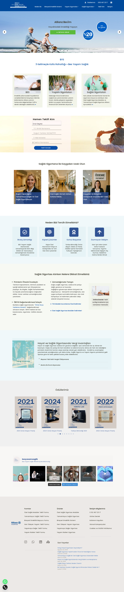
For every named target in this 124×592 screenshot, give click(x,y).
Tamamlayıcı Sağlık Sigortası (61, 22)
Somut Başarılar (74, 239)
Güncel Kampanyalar (98, 524)
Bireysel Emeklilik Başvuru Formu (36, 520)
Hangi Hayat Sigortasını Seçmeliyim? (70, 548)
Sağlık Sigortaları (96, 92)
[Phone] (5, 587)
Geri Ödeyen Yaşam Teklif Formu (36, 524)
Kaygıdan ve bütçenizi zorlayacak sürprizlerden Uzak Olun (95, 197)
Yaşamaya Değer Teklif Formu (35, 528)
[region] (62, 32)
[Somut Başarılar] (73, 232)
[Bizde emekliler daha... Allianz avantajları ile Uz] (54, 473)
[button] (78, 6)
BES (27, 92)
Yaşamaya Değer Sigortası (67, 528)
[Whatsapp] (5, 581)
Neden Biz (38, 7)
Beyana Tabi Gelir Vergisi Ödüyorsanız (55, 359)
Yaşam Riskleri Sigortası (66, 532)
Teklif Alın (101, 7)
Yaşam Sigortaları (62, 92)
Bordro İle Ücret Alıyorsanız (50, 365)
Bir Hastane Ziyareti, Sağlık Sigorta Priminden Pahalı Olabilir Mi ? (78, 567)
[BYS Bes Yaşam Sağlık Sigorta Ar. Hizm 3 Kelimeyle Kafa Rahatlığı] (18, 5)
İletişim (110, 7)
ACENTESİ (14, 524)
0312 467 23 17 (103, 2)
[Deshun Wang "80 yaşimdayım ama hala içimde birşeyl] (37, 473)
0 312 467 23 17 (95, 512)
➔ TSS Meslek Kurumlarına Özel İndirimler (65, 304)
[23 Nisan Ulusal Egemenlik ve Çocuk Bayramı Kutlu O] (71, 473)
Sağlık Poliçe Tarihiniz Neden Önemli (69, 563)
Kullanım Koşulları (96, 520)
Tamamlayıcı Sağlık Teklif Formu (36, 516)
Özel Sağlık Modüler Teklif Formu (36, 512)
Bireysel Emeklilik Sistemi (53, 7)
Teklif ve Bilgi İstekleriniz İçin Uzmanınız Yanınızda (100, 302)
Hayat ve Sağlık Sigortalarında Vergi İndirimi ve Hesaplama (77, 559)
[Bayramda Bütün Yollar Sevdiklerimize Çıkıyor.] (88, 473)
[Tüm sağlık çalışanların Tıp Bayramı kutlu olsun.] (105, 473)
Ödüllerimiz (62, 389)
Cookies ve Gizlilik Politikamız (101, 528)
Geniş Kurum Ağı (107, 51)
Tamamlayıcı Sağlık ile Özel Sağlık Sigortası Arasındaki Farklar (78, 556)
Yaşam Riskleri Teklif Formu (34, 532)
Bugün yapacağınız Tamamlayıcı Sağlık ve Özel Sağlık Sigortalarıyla (27, 197)
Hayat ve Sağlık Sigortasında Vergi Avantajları (64, 343)
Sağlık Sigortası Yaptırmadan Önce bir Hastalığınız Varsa (76, 552)
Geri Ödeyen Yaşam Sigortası (68, 524)
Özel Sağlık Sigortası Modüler (93, 100)
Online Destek (95, 516)
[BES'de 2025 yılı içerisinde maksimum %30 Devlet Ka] (20, 473)
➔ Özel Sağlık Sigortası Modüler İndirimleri (66, 311)
